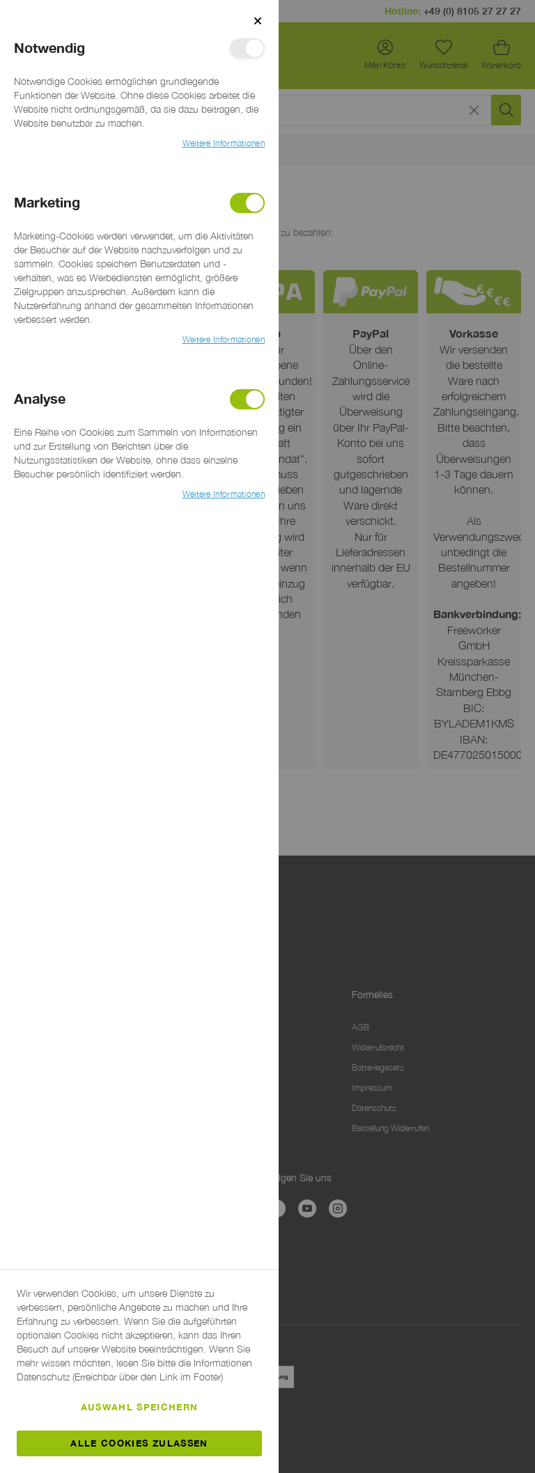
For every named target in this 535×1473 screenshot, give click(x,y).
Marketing (247, 203)
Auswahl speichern (140, 1406)
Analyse (247, 399)
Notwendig (247, 48)
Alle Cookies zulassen (139, 1443)
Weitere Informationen (224, 143)
